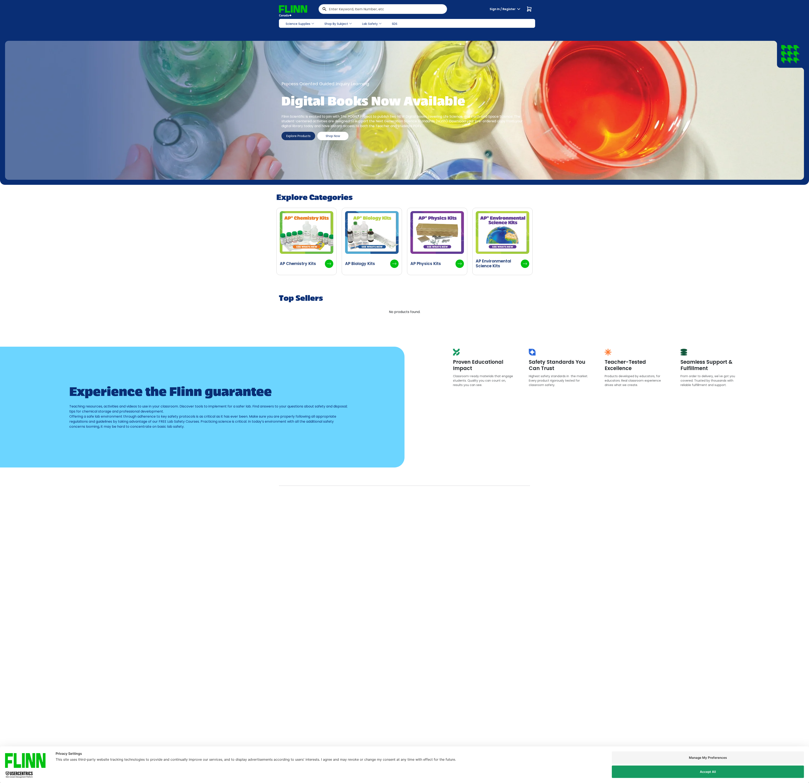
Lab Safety (370, 24)
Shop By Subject (336, 24)
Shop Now (333, 136)
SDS (394, 24)
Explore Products (298, 136)
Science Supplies (298, 24)
